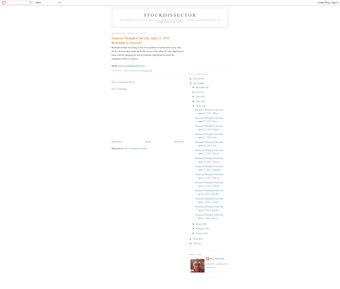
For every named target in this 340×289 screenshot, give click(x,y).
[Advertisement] (138, 115)
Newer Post (117, 141)
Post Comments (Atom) (136, 148)
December (201, 87)
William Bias (217, 259)
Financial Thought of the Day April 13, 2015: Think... (209, 184)
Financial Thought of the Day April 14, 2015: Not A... (209, 176)
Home (148, 141)
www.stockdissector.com (131, 66)
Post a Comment (119, 88)
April (199, 105)
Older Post (179, 141)
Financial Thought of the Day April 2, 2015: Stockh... (209, 208)
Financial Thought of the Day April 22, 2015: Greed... (209, 127)
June (198, 96)
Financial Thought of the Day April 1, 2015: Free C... (209, 216)
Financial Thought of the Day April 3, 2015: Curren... (209, 200)
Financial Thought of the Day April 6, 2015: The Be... (209, 192)
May (198, 101)
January (200, 233)
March (199, 223)
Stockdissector (170, 15)
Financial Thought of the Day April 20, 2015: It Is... (209, 143)
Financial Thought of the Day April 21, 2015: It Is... (209, 135)
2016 (196, 78)
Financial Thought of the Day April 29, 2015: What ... (209, 111)
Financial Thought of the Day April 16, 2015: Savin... (209, 159)
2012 (196, 243)
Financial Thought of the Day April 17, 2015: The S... (209, 151)
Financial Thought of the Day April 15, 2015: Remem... (209, 168)
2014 (196, 238)
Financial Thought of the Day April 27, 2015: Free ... (209, 119)
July (198, 91)
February (200, 228)
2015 (196, 83)
